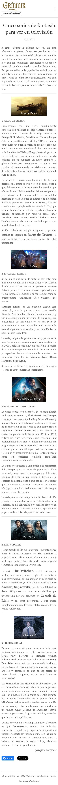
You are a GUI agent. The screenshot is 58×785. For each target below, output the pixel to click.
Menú (53, 9)
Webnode (34, 780)
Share (9, 758)
